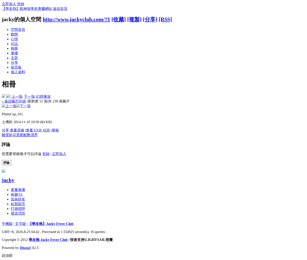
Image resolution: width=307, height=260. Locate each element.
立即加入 (9, 4)
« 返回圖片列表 (14, 101)
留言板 (16, 67)
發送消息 (18, 213)
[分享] (150, 19)
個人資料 (18, 72)
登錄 (20, 4)
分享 (14, 62)
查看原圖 (17, 130)
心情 (14, 39)
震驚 (19, 135)
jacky (8, 180)
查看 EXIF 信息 (38, 130)
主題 (14, 58)
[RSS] (165, 19)
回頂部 (7, 256)
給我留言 (18, 204)
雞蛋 (5, 135)
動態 (14, 34)
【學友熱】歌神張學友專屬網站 (27, 9)
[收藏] (118, 19)
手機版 (7, 224)
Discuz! (25, 248)
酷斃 (27, 135)
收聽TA (17, 194)
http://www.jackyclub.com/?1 (76, 19)
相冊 (14, 48)
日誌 (14, 44)
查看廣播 (18, 190)
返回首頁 (60, 9)
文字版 (20, 224)
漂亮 (34, 135)
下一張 (29, 96)
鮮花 (12, 135)
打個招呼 (18, 209)
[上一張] (9, 106)
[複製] (134, 19)
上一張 (16, 96)
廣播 (14, 53)
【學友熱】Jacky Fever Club (50, 224)
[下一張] (23, 106)
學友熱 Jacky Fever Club (48, 240)
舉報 (55, 130)
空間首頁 (18, 29)
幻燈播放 (43, 96)
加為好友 (18, 199)
